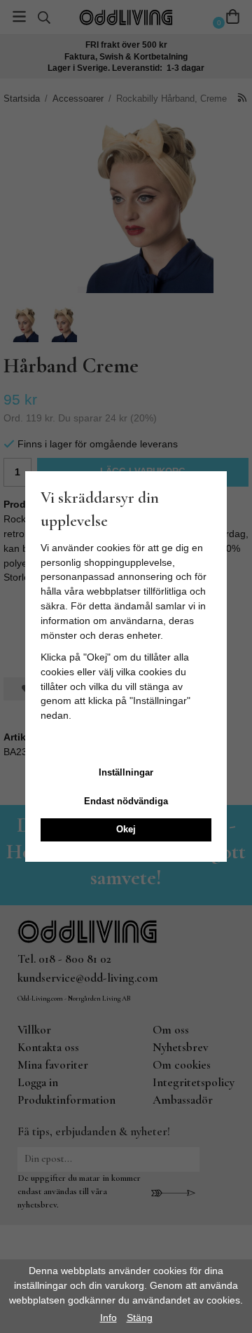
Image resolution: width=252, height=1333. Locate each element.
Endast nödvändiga (126, 801)
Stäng (140, 1317)
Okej (126, 829)
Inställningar (126, 772)
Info (108, 1317)
